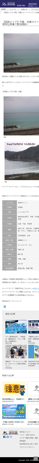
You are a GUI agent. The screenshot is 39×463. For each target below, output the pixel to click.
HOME (3, 9)
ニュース (13, 9)
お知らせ (24, 9)
